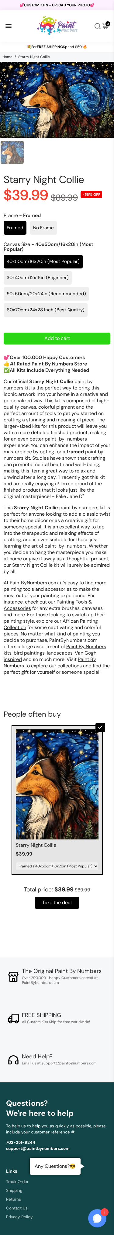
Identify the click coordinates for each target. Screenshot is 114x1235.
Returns (13, 1199)
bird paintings (29, 653)
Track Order (17, 1181)
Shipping (14, 1190)
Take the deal (57, 902)
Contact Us (17, 1208)
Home (7, 56)
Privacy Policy (19, 1216)
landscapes (60, 653)
